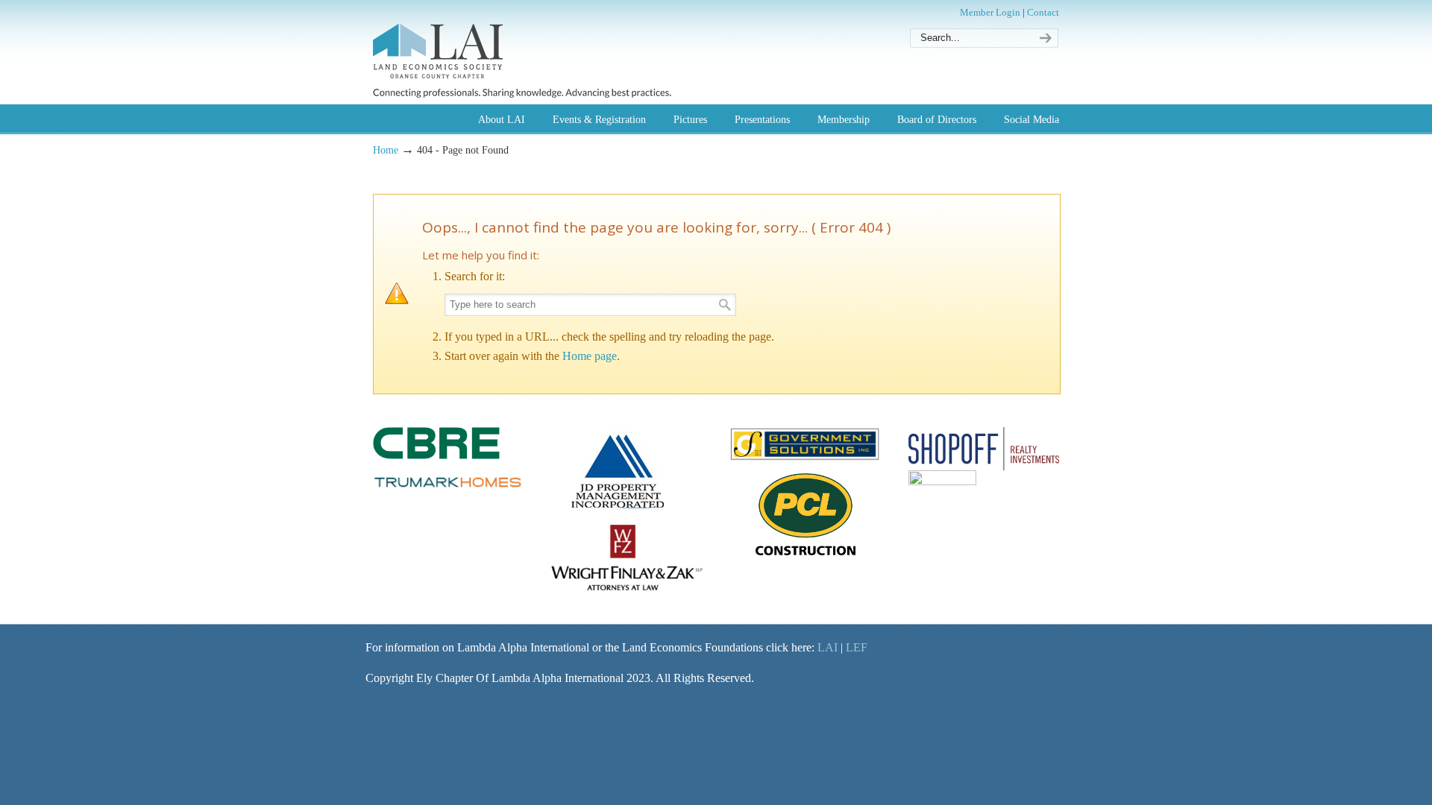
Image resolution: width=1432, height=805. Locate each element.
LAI (827, 647)
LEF (856, 647)
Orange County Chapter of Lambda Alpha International (522, 51)
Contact (1043, 12)
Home (385, 150)
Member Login (990, 12)
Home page (589, 356)
